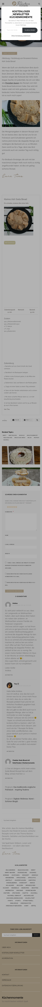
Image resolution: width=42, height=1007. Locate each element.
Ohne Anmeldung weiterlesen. (21, 36)
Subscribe (30, 30)
